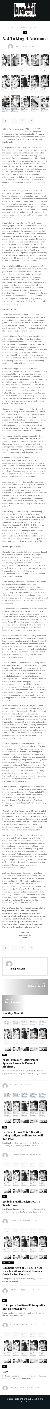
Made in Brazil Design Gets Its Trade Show (21, 1203)
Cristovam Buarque (18, 1324)
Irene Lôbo (14, 1085)
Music (10, 1263)
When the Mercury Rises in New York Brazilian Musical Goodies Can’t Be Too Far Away (22, 1271)
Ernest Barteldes (17, 1290)
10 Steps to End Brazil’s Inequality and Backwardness (23, 1307)
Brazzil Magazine (17, 1387)
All (13, 27)
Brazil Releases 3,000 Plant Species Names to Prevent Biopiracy (20, 1063)
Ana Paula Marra (17, 1154)
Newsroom (14, 1221)
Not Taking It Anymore (28, 27)
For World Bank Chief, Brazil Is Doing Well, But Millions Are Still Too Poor (22, 1135)
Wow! (5, 1371)
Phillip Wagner (25, 47)
